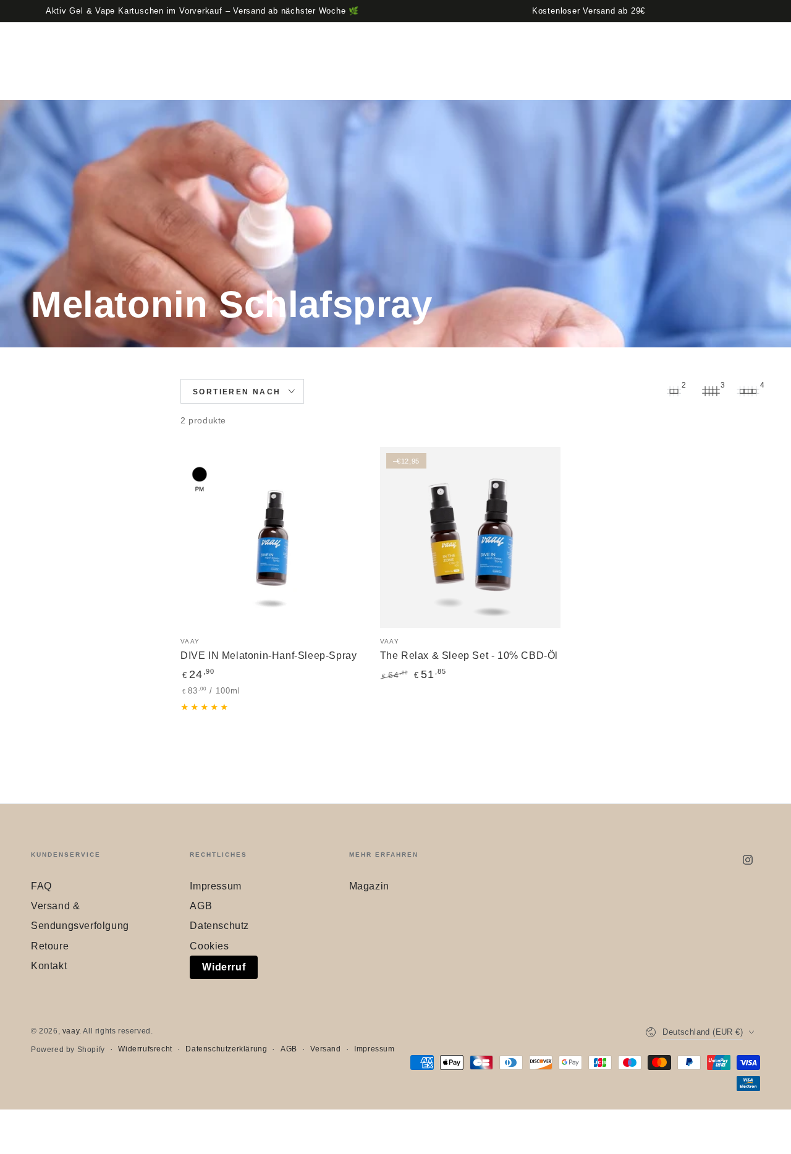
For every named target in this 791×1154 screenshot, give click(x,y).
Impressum (215, 886)
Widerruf (223, 967)
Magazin (369, 886)
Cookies (209, 946)
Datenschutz (219, 925)
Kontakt (49, 966)
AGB (201, 906)
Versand (325, 1049)
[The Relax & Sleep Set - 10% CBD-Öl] (470, 537)
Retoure (50, 946)
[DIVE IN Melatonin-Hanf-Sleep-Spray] (271, 537)
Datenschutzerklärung (226, 1049)
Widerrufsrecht (145, 1049)
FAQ (41, 886)
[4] (747, 391)
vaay (70, 1031)
